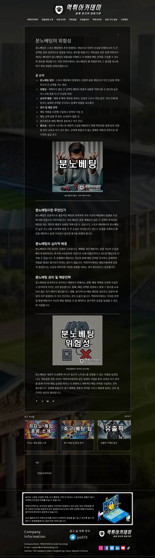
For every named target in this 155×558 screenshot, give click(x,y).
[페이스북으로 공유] (37, 401)
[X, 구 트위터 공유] (42, 401)
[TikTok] (128, 548)
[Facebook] (106, 548)
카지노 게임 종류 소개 (36, 443)
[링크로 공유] (53, 401)
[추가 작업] (118, 34)
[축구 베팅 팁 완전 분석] (77, 430)
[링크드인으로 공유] (48, 401)
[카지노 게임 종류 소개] (40, 430)
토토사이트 (64, 509)
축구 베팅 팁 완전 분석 (74, 443)
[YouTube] (123, 548)
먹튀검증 (88, 506)
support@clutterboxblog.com (45, 547)
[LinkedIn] (117, 548)
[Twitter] (112, 548)
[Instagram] (101, 548)
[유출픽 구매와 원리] (114, 430)
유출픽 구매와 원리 (109, 443)
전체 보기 (127, 416)
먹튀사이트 (44, 517)
